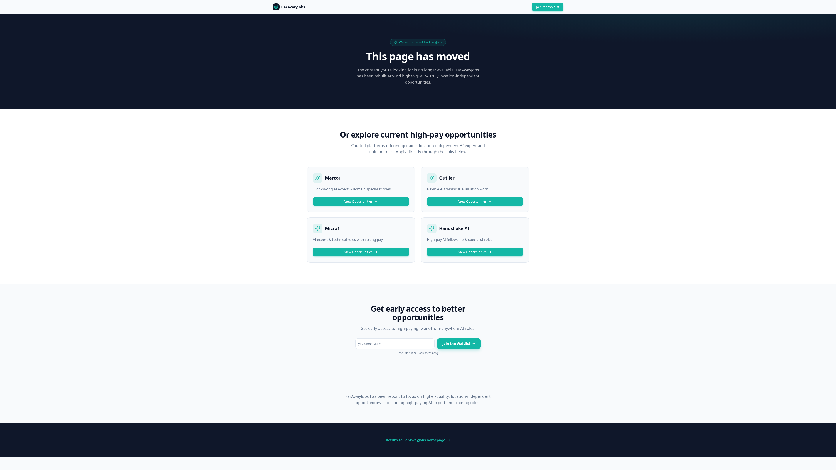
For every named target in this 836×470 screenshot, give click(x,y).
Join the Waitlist (547, 7)
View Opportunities (358, 201)
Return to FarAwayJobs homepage (415, 440)
